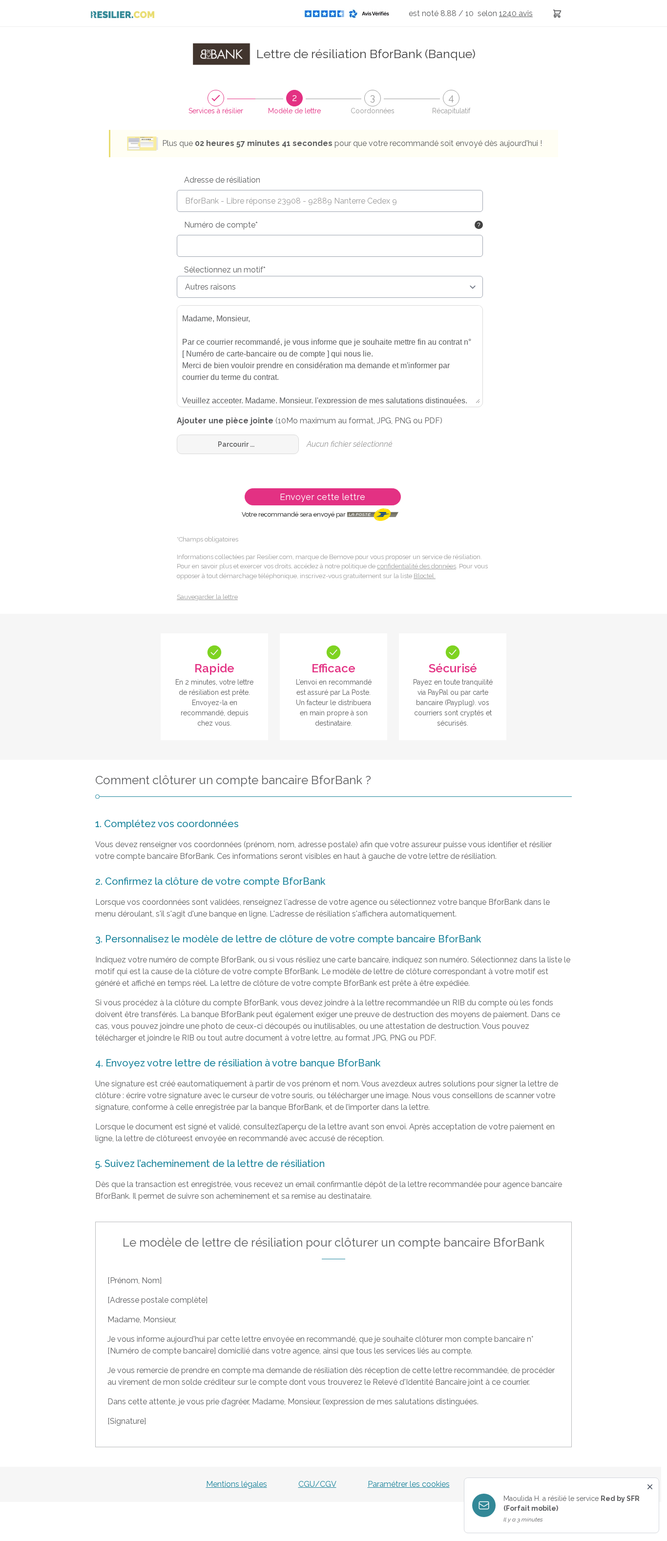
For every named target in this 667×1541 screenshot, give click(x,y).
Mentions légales (236, 1484)
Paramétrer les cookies (409, 1484)
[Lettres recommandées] (557, 13)
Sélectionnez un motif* (225, 269)
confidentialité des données (416, 566)
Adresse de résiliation (222, 180)
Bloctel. (425, 576)
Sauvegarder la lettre (207, 597)
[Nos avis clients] (350, 13)
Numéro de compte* (221, 224)
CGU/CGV (317, 1484)
